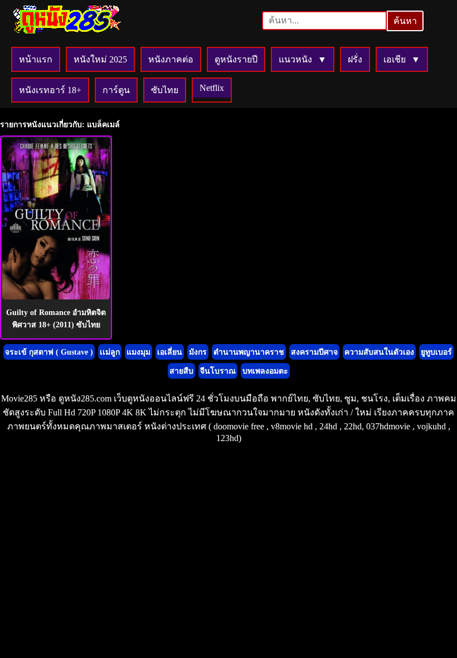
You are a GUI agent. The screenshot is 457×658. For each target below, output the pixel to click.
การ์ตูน (116, 90)
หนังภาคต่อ (170, 59)
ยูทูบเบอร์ (436, 352)
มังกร (198, 352)
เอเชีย (394, 59)
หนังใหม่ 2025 (100, 59)
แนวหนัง (295, 59)
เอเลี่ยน (169, 352)
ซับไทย (164, 90)
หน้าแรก (35, 59)
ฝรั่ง (355, 59)
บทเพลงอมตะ (265, 371)
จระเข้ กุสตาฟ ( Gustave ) (49, 352)
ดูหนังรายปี (236, 59)
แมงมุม (138, 352)
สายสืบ (181, 371)
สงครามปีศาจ (314, 352)
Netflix (212, 88)
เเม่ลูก (110, 352)
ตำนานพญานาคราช (248, 352)
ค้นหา (405, 21)
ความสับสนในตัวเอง (379, 352)
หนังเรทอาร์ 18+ (50, 90)
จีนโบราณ (218, 371)
